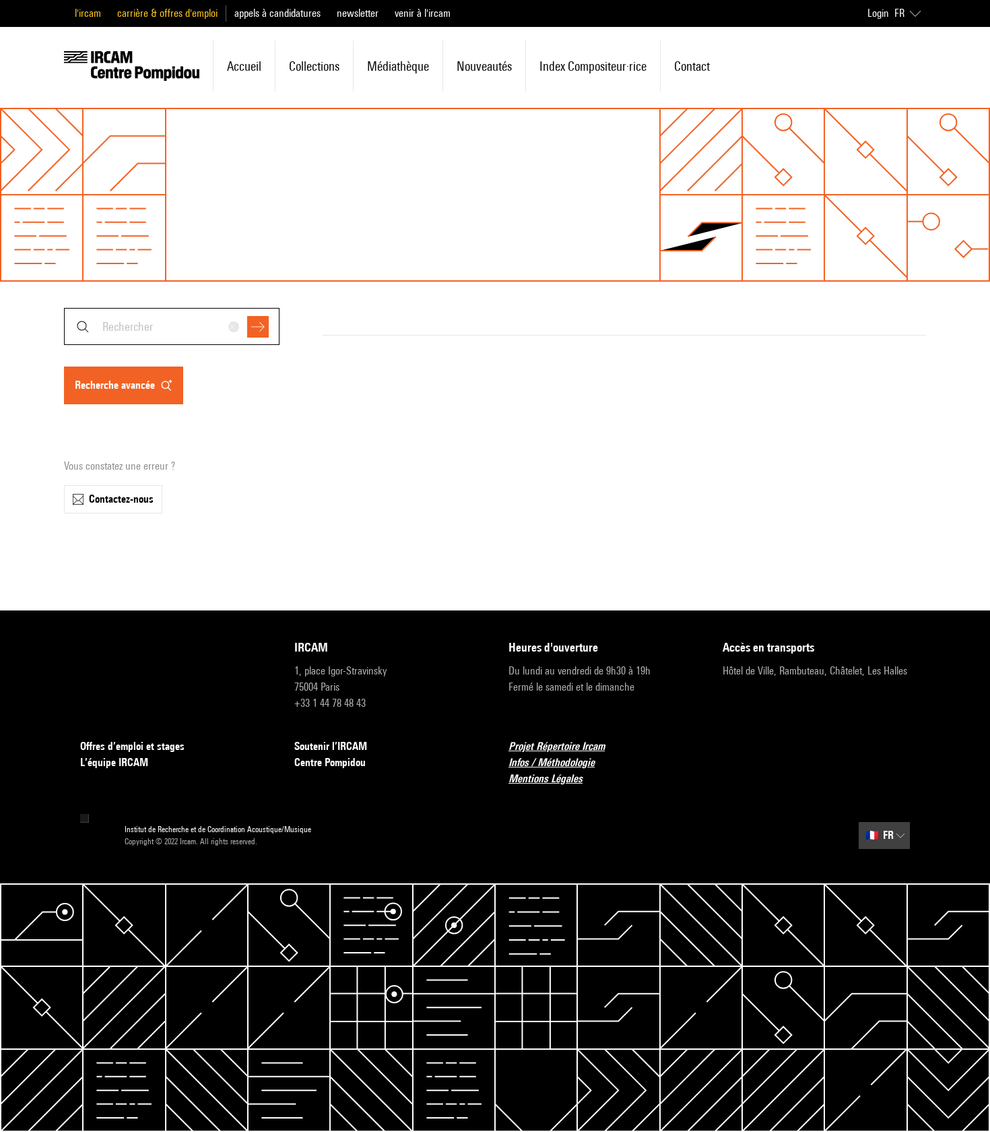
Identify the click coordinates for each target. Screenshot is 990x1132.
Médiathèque (398, 66)
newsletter (357, 13)
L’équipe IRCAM (114, 762)
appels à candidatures (277, 13)
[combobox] (171, 326)
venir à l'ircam (423, 13)
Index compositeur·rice (593, 66)
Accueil (244, 66)
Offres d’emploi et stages (132, 746)
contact (692, 66)
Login (878, 13)
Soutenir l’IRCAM (330, 746)
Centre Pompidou (330, 762)
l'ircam (88, 13)
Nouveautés (484, 66)
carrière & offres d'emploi (167, 13)
